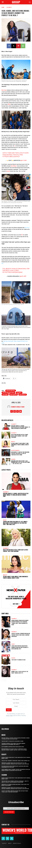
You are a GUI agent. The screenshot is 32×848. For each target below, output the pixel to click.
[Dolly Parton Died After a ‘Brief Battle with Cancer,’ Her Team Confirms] (6, 435)
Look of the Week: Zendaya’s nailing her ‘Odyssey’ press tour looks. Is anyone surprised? (20, 635)
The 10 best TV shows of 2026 (18, 660)
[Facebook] (9, 46)
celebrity (19, 392)
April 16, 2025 (23, 276)
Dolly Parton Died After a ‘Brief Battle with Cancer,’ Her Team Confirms (19, 436)
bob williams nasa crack (8, 392)
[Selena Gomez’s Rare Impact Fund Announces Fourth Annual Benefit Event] (6, 443)
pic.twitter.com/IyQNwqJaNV (12, 272)
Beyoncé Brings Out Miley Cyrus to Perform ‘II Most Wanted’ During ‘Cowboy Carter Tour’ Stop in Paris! (14, 750)
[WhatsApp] (23, 46)
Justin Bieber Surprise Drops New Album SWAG (13, 746)
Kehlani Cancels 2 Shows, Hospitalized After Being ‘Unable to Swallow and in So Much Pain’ (20, 427)
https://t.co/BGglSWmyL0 (10, 156)
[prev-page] (2, 680)
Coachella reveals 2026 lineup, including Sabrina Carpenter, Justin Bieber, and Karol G (13, 744)
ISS (22, 235)
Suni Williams (14, 166)
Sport (5, 520)
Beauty (13, 441)
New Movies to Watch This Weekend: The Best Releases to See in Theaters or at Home (20, 453)
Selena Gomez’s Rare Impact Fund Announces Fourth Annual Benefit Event (20, 444)
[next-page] (5, 680)
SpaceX (8, 171)
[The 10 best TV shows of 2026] (6, 659)
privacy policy (9, 715)
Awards (13, 459)
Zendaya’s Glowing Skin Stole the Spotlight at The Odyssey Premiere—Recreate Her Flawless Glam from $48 (15, 763)
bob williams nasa (10, 390)
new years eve (22, 394)
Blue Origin (4, 90)
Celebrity (9, 7)
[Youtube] (20, 411)
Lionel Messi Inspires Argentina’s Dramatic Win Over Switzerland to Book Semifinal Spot (19, 647)
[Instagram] (14, 411)
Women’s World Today (17, 407)
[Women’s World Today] (9, 406)
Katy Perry (5, 394)
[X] (13, 46)
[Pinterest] (18, 46)
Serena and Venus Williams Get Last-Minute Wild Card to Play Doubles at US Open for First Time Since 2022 (15, 523)
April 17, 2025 (23, 160)
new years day (13, 394)
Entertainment (15, 450)
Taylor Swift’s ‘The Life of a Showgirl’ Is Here (12, 741)
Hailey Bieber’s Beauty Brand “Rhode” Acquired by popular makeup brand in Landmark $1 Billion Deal (16, 770)
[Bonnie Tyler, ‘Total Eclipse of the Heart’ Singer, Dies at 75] (6, 671)
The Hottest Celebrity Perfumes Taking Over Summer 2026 (16, 760)
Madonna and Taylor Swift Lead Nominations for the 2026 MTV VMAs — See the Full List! (20, 462)
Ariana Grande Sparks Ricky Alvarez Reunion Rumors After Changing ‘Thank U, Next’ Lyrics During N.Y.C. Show (20, 622)
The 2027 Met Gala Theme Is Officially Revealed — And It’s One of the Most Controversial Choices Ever (15, 782)
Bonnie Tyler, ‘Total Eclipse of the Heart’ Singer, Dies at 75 (19, 672)
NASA (9, 104)
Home (3, 7)
